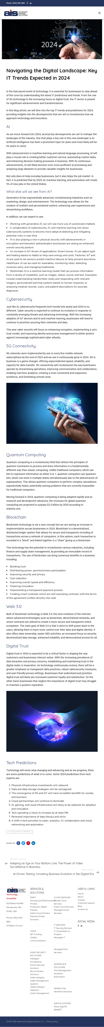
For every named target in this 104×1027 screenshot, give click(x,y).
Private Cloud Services (60, 902)
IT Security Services (63, 928)
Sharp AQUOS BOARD (60, 1008)
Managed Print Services (61, 951)
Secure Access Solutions (37, 973)
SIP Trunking (36, 935)
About (80, 897)
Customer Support (86, 903)
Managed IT (59, 938)
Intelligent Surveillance (35, 960)
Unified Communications (38, 939)
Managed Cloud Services (61, 911)
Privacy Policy (52, 1022)
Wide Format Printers (40, 913)
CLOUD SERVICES (62, 898)
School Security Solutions (37, 966)
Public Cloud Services (64, 907)
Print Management (62, 971)
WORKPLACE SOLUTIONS (60, 966)
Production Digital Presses (38, 908)
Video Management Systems (39, 982)
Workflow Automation (59, 975)
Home (81, 894)
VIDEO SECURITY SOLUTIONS (38, 954)
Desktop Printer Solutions (37, 918)
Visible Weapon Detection (37, 988)
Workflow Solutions (63, 992)
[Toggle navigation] (84, 13)
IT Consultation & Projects (19, 832)
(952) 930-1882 (19, 3)
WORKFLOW (60, 989)
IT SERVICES (59, 925)
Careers (81, 900)
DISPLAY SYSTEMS (62, 1004)
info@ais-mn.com (14, 926)
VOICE (33, 931)
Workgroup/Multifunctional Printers (40, 902)
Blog (80, 906)
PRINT (33, 898)
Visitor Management (39, 993)
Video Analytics (37, 978)
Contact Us (83, 910)
